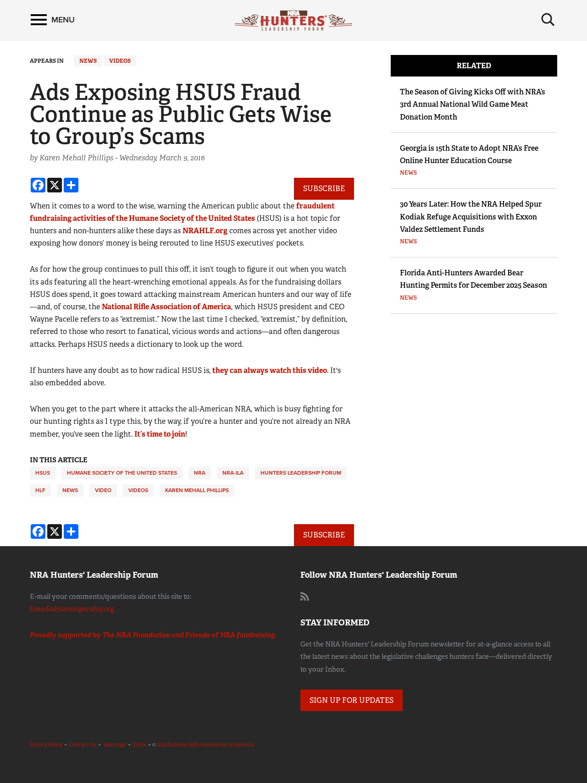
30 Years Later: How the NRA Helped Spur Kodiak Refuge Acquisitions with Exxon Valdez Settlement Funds (471, 216)
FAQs (139, 744)
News (88, 61)
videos (138, 490)
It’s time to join (159, 434)
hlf (40, 490)
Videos (120, 61)
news (70, 490)
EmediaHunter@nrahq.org (72, 608)
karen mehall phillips (197, 490)
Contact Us (82, 744)
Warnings (114, 744)
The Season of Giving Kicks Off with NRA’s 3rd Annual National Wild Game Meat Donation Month (472, 104)
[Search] (548, 20)
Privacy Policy (46, 744)
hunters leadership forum (300, 473)
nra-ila (233, 473)
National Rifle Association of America (166, 307)
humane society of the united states (122, 473)
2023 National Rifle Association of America (205, 744)
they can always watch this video (269, 370)
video (103, 490)
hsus (42, 473)
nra (199, 473)
